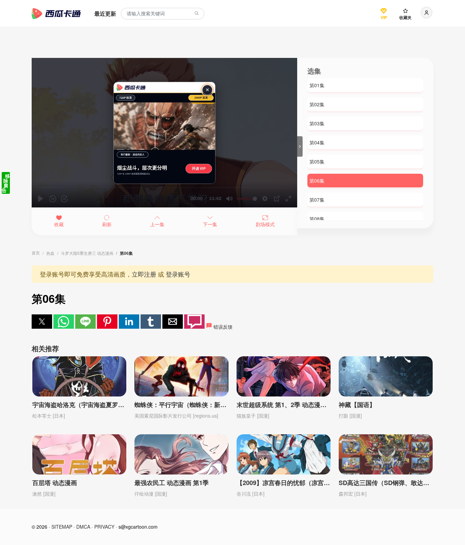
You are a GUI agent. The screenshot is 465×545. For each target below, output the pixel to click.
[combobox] (162, 14)
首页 (36, 252)
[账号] (426, 12)
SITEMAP (61, 526)
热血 (50, 253)
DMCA (83, 526)
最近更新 (105, 13)
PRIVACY (104, 526)
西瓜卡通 (56, 13)
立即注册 (144, 273)
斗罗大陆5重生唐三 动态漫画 (87, 253)
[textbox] (162, 14)
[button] (42, 321)
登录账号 (178, 273)
